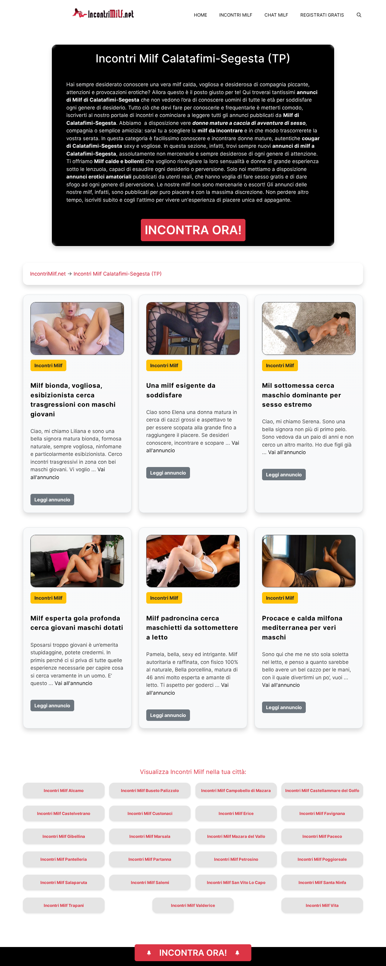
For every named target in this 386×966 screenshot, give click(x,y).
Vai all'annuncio (287, 452)
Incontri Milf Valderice (193, 905)
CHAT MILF (276, 15)
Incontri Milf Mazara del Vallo (236, 836)
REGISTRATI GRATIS (322, 15)
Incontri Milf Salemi (150, 882)
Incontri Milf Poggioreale (322, 859)
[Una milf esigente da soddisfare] (193, 328)
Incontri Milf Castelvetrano (63, 813)
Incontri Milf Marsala (149, 836)
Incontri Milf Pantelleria (63, 859)
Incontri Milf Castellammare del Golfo (322, 790)
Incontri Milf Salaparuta (63, 882)
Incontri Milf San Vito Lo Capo (236, 882)
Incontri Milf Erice (236, 813)
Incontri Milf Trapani (64, 905)
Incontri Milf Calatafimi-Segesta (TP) (118, 274)
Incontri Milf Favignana (322, 813)
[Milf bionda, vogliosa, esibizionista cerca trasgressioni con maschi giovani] (77, 328)
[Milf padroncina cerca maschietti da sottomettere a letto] (193, 561)
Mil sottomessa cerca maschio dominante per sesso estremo (301, 395)
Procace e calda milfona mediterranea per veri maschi (302, 627)
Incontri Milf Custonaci (150, 813)
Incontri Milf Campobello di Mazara (236, 790)
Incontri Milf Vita (322, 905)
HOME (200, 15)
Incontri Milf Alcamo (64, 790)
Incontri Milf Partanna (149, 859)
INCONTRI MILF (235, 15)
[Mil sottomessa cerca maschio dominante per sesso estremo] (309, 328)
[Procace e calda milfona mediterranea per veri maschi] (309, 561)
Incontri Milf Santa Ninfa (322, 882)
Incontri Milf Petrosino (236, 859)
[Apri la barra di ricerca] (359, 15)
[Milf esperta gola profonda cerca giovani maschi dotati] (77, 561)
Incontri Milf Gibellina (64, 836)
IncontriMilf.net (48, 274)
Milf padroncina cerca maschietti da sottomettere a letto (192, 627)
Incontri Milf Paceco (322, 836)
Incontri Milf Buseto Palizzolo (150, 790)
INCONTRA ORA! (193, 953)
